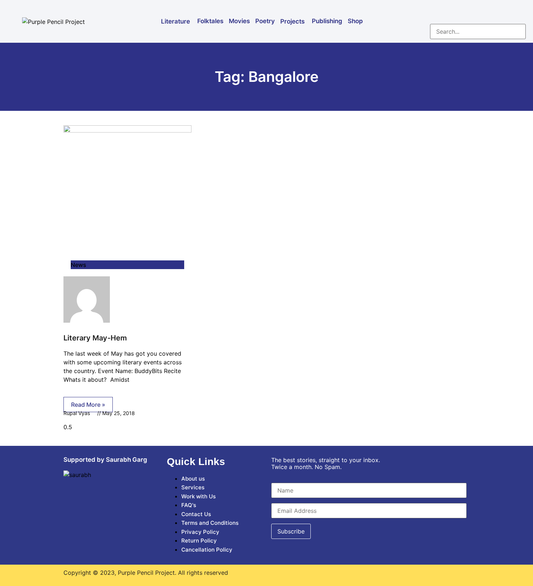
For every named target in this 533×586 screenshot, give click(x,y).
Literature (175, 21)
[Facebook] (435, 13)
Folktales (210, 21)
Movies (239, 21)
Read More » (88, 404)
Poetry (265, 21)
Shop (355, 21)
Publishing (327, 21)
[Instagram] (457, 13)
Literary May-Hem (95, 338)
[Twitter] (479, 13)
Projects (292, 21)
